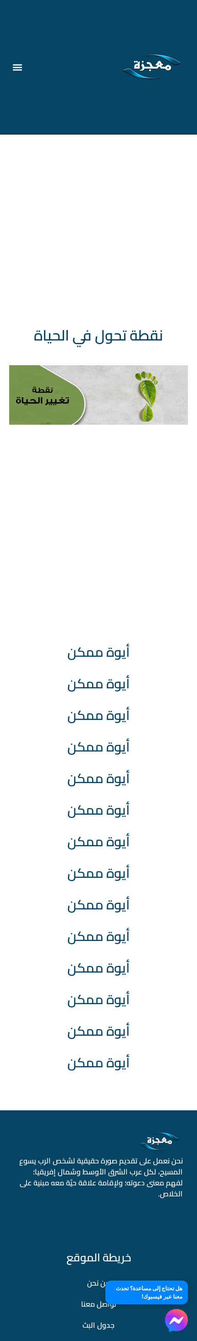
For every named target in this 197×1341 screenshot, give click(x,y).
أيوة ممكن (98, 652)
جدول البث (98, 1325)
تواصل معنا (98, 1304)
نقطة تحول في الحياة (98, 335)
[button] (17, 67)
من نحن (98, 1283)
